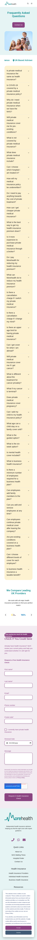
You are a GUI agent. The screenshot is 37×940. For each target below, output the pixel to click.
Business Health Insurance (18, 880)
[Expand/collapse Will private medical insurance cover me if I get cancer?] (28, 357)
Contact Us (19, 25)
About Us (18, 852)
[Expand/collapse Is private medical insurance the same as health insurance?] (28, 71)
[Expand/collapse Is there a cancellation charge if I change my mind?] (28, 313)
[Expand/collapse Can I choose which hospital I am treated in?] (28, 167)
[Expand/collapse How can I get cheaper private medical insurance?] (28, 208)
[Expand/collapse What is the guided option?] (28, 435)
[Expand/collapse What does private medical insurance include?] (28, 153)
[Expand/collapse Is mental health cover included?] (28, 453)
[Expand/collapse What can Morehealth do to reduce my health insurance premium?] (28, 275)
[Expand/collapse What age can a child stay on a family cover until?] (28, 424)
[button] (28, 3)
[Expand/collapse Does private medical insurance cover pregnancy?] (28, 397)
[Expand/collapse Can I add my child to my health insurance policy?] (28, 412)
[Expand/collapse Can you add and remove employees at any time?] (28, 505)
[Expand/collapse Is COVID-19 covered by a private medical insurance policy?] (28, 85)
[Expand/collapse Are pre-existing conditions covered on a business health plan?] (28, 537)
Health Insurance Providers (18, 873)
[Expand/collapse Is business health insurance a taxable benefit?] (28, 569)
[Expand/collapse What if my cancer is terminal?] (28, 389)
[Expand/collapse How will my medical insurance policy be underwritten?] (28, 179)
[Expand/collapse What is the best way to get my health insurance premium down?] (28, 222)
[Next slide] (31, 615)
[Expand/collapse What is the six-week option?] (28, 444)
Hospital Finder (18, 858)
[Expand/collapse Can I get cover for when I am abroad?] (28, 345)
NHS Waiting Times (19, 855)
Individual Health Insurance (18, 876)
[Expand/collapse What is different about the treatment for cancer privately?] (28, 374)
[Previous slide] (5, 615)
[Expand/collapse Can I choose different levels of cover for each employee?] (28, 555)
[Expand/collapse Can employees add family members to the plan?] (28, 490)
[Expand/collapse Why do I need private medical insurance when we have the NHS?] (28, 100)
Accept (18, 927)
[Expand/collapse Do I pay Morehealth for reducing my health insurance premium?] (28, 257)
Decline (18, 932)
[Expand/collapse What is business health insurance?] (28, 461)
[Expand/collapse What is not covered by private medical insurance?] (28, 138)
